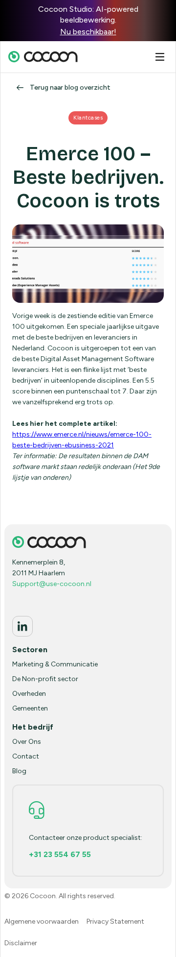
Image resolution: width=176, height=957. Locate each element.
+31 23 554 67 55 (60, 854)
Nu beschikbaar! (88, 31)
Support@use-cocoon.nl (51, 584)
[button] (160, 57)
